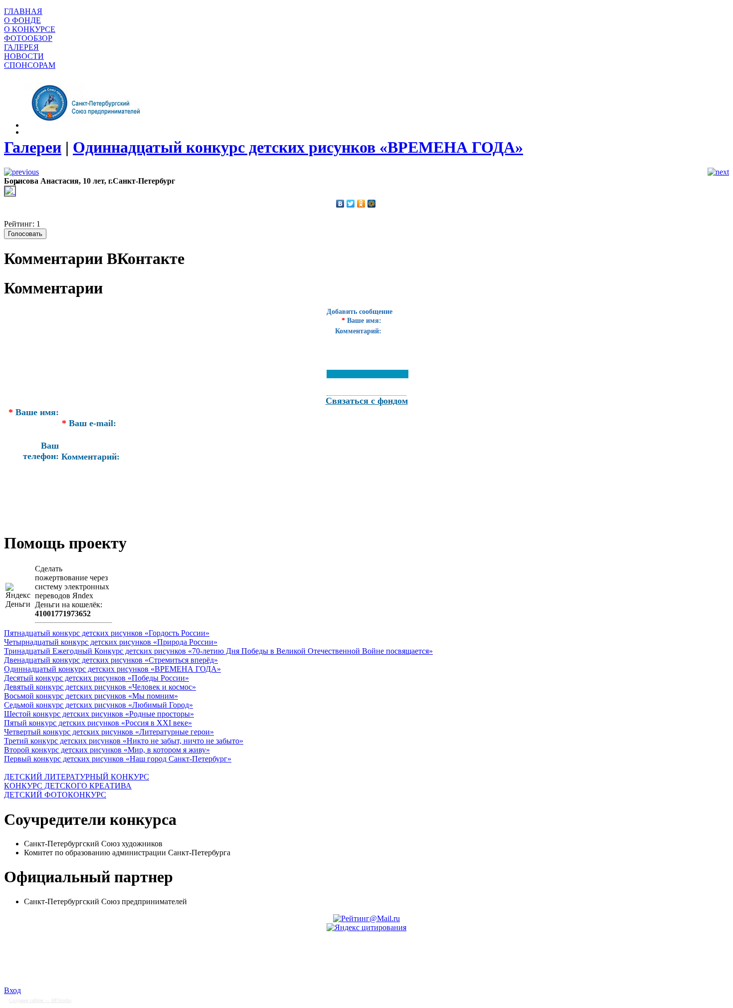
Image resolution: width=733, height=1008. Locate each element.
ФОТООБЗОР (28, 38)
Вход (12, 990)
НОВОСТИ (24, 56)
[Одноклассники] (361, 203)
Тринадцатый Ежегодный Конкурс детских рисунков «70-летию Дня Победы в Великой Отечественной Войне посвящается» (218, 651)
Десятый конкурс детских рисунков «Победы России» (96, 678)
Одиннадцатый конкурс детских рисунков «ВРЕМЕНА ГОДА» (112, 669)
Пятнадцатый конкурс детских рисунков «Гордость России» (106, 633)
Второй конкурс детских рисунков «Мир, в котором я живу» (107, 750)
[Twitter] (351, 203)
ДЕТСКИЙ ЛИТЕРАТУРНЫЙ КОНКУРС (76, 776)
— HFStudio (40, 1000)
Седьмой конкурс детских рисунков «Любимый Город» (98, 705)
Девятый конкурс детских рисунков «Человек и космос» (100, 687)
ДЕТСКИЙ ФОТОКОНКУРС (55, 794)
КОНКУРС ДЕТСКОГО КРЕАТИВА (68, 785)
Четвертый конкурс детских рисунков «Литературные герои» (109, 732)
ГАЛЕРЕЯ (21, 47)
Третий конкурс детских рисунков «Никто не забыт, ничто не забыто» (123, 741)
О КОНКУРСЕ (29, 29)
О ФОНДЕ (22, 20)
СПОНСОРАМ (29, 65)
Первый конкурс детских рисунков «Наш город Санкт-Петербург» (117, 759)
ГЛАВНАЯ (23, 11)
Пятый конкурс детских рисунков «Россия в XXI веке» (98, 723)
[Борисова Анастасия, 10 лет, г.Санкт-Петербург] (10, 191)
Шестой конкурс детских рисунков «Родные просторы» (99, 714)
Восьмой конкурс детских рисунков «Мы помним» (91, 696)
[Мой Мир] (371, 203)
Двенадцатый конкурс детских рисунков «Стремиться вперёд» (111, 660)
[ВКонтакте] (340, 203)
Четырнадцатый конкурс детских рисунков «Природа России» (110, 642)
